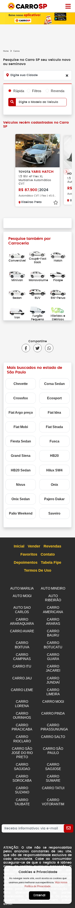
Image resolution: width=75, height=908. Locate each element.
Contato (48, 554)
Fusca (54, 441)
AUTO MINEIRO (53, 588)
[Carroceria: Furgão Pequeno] (37, 309)
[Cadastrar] (68, 828)
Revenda (57, 91)
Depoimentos (26, 562)
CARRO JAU (22, 678)
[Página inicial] (68, 6)
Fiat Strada (54, 427)
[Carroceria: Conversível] (17, 254)
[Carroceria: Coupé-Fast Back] (37, 252)
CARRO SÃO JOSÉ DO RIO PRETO (22, 753)
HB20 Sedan (21, 470)
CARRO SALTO (53, 737)
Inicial (19, 546)
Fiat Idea (54, 412)
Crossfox (20, 398)
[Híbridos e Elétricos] (58, 309)
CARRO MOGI (53, 701)
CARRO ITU (22, 666)
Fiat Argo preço (21, 412)
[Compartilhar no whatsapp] (47, 348)
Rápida (18, 91)
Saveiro (54, 513)
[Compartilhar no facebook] (26, 348)
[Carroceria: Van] (17, 311)
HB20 (54, 455)
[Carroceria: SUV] (37, 292)
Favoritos (28, 554)
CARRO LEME (22, 690)
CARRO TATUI (53, 788)
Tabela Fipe (51, 562)
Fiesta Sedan (20, 441)
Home (6, 51)
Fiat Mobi (21, 427)
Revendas (52, 546)
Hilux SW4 (54, 470)
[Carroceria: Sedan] (17, 292)
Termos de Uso (37, 570)
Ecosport (54, 398)
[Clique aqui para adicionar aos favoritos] (55, 203)
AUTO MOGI (22, 596)
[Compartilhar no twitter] (36, 348)
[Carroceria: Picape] (58, 274)
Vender (34, 546)
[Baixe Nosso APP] (37, 18)
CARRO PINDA (53, 713)
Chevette (21, 384)
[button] (66, 171)
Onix (54, 484)
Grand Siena (20, 455)
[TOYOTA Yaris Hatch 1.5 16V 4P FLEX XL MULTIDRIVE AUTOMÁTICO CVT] (37, 150)
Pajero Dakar (54, 499)
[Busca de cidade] (67, 75)
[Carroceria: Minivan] (17, 274)
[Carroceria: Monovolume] (37, 274)
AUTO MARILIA (22, 588)
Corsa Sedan (54, 384)
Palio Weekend (20, 513)
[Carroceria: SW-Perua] (58, 292)
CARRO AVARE (22, 631)
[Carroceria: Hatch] (58, 254)
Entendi (39, 895)
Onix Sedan (20, 499)
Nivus (20, 484)
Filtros (36, 91)
